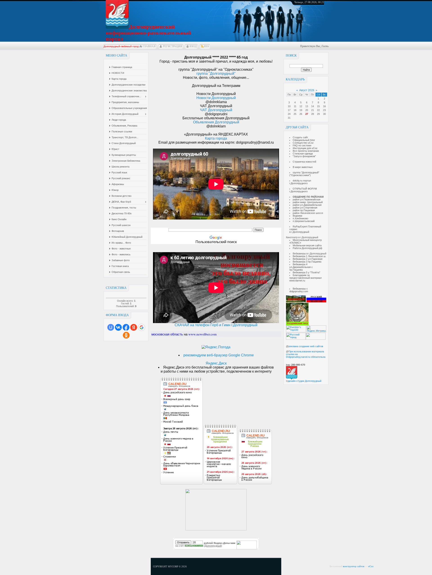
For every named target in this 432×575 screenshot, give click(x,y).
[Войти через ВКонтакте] (118, 327)
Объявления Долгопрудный (216, 122)
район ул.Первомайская (306, 199)
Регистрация (172, 46)
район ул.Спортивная (305, 207)
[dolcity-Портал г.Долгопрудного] (216, 529)
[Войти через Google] (141, 327)
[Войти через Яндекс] (133, 327)
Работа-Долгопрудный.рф (307, 248)
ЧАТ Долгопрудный (216, 110)
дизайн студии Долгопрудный (304, 381)
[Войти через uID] (110, 327)
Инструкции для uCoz (305, 148)
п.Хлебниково (300, 218)
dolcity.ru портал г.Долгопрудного (300, 182)
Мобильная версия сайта (307, 245)
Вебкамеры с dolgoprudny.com (298, 290)
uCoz (371, 566)
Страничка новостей (304, 161)
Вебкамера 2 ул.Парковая (307, 259)
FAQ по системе (302, 145)
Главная (149, 46)
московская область (167, 334)
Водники (297, 215)
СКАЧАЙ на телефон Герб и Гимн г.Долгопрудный (216, 325)
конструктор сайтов (353, 566)
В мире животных (303, 167)
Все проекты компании (306, 150)
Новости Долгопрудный (216, 98)
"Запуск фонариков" (304, 156)
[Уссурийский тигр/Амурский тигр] (297, 324)
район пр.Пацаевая (304, 210)
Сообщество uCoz (303, 142)
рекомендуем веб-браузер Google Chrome (218, 355)
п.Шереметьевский (304, 221)
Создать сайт (300, 137)
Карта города (216, 138)
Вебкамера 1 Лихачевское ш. (309, 256)
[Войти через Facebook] (126, 327)
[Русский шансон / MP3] (316, 301)
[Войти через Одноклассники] (126, 335)
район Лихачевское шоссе (308, 213)
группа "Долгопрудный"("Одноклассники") (304, 174)
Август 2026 (306, 90)
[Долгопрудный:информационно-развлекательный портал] (291, 378)
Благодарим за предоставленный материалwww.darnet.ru (305, 278)
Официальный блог (304, 140)
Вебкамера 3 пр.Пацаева (307, 261)
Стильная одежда (303, 153)
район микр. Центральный (308, 202)
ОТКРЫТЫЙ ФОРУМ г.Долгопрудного (303, 190)
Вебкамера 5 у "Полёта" (306, 272)
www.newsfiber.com (202, 334)
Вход (193, 46)
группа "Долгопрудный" (216, 73)
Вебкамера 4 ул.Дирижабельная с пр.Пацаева (301, 267)
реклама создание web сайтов (305, 346)
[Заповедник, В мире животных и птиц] (296, 301)
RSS (206, 46)
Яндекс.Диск (216, 363)
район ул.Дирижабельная (307, 205)
